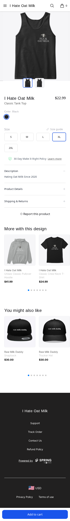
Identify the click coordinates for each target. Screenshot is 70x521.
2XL (11, 148)
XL (59, 137)
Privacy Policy (24, 496)
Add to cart (35, 514)
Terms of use (46, 496)
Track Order (35, 431)
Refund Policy (35, 449)
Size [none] (7, 129)
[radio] (11, 137)
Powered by (26, 460)
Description (11, 171)
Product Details (13, 189)
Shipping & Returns (16, 201)
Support (35, 423)
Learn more (55, 158)
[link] (19, 250)
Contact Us (35, 440)
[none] (54, 129)
